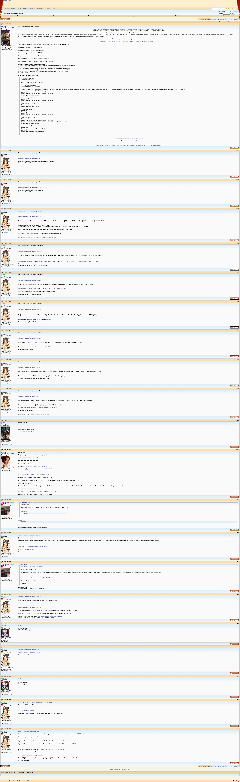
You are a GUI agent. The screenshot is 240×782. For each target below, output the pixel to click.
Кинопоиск (126, 41)
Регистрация (20, 16)
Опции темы (222, 21)
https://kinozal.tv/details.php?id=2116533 (29, 158)
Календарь (132, 16)
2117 (238, 647)
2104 (237, 243)
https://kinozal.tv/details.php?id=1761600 (35, 466)
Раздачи (19, 8)
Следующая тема (125, 769)
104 (224, 19)
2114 (238, 562)
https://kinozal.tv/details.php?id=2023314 (45, 237)
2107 (237, 330)
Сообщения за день (180, 16)
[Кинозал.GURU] (19, 3)
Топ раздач (26, 8)
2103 (237, 209)
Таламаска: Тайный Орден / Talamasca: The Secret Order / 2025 (38, 491)
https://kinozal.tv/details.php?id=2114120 (29, 338)
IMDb (131, 41)
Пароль (220, 13)
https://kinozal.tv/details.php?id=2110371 (29, 535)
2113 (238, 533)
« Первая (213, 19)
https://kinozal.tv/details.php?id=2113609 (29, 596)
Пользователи (92, 16)
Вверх (238, 781)
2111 (238, 450)
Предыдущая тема (115, 769)
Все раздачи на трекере (27, 79)
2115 (238, 594)
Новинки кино (40, 8)
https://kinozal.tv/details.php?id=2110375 (36, 546)
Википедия (119, 41)
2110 (238, 420)
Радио (53, 8)
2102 (237, 179)
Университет (11, 12)
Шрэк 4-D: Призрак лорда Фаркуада (28, 731)
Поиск (224, 16)
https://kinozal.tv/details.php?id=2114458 (29, 309)
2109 (237, 388)
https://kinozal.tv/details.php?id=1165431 (29, 649)
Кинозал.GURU (230, 781)
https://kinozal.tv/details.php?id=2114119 (29, 367)
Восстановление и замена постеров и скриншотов (128, 138)
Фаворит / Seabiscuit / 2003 (26, 710)
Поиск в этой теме (233, 21)
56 (220, 19)
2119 (238, 700)
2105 (237, 272)
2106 (237, 301)
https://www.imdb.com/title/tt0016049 (44, 469)
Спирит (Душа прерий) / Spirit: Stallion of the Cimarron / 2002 (35, 702)
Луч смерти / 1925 (25, 463)
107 (232, 19)
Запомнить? (236, 11)
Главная (7, 8)
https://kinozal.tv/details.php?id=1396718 (29, 607)
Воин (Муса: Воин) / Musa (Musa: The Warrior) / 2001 (34, 474)
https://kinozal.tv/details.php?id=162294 (32, 755)
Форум (13, 8)
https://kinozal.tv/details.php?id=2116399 (29, 216)
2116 (238, 623)
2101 (237, 150)
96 (222, 19)
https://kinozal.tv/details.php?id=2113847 (29, 396)
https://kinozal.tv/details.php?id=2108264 (52, 616)
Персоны (32, 8)
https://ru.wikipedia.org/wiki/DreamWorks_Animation (79, 734)
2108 (237, 359)
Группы (48, 8)
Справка (55, 16)
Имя (219, 11)
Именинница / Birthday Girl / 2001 (29, 457)
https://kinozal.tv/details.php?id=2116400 (29, 187)
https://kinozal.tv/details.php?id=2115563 (29, 251)
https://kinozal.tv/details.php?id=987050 (29, 652)
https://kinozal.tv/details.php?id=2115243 (29, 280)
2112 (238, 500)
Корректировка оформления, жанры (25, 12)
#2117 (19, 678)
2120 (237, 729)
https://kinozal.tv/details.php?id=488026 (53, 749)
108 (235, 19)
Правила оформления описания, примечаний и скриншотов (129, 39)
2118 (238, 676)
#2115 (19, 625)
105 (227, 19)
